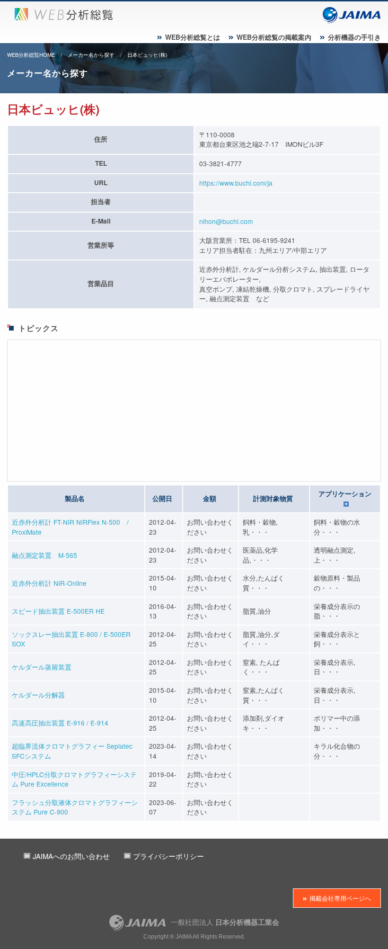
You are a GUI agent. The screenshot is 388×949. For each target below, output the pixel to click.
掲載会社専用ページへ (340, 898)
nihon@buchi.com (226, 221)
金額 (209, 498)
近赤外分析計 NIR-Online (49, 583)
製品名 (75, 498)
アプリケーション (344, 493)
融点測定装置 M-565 (44, 555)
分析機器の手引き (354, 37)
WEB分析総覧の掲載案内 (274, 37)
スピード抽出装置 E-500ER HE (58, 611)
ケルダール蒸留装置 (41, 666)
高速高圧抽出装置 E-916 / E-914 (60, 722)
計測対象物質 (273, 498)
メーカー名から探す (91, 54)
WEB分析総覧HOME (31, 54)
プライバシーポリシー (168, 856)
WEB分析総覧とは (192, 37)
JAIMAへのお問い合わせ (71, 856)
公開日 (162, 498)
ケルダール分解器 (38, 694)
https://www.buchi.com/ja (236, 183)
